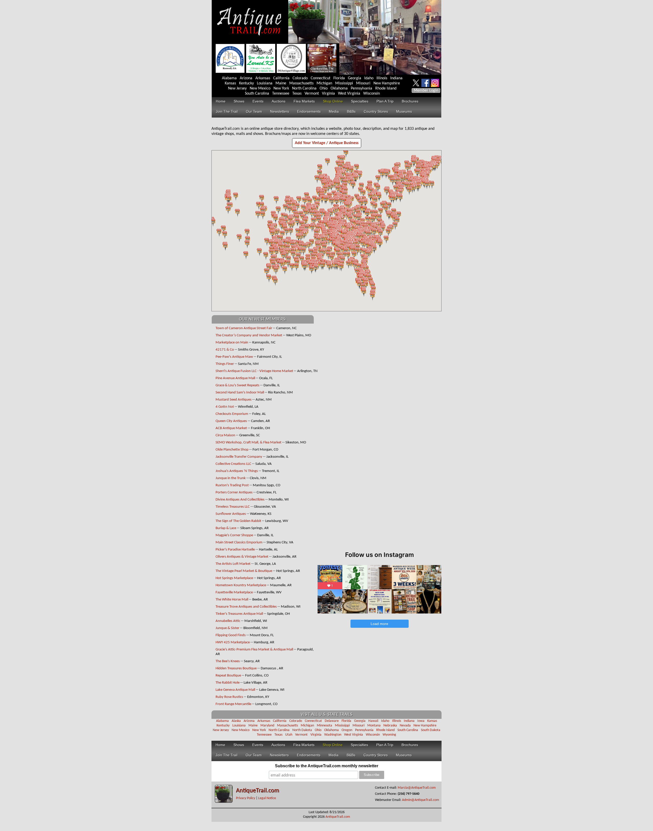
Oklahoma (339, 88)
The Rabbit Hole (228, 683)
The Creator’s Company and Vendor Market (249, 335)
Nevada (405, 725)
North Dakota (302, 730)
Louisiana (264, 83)
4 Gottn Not (225, 407)
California (281, 78)
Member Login (426, 90)
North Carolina (304, 88)
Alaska (236, 721)
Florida (339, 78)
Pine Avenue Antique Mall (235, 378)
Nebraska (390, 725)
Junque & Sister (227, 628)
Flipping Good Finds (231, 635)
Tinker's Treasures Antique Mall (239, 614)
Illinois (381, 78)
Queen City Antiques (231, 421)
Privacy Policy (245, 798)
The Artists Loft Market (233, 564)
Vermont (312, 94)
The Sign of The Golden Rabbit (238, 521)
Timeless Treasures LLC (233, 507)
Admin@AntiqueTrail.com (420, 800)
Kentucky (246, 83)
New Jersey (237, 88)
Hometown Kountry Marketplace (241, 585)
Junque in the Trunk (231, 478)
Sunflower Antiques (231, 514)
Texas (297, 94)
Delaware (332, 721)
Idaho (368, 78)
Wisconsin (371, 94)
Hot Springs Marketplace (234, 578)
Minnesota (324, 725)
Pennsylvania (361, 88)
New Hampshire (386, 83)
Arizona (246, 78)
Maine (280, 83)
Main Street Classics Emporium (239, 542)
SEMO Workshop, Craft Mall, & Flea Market (248, 442)
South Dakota (430, 730)
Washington (332, 735)
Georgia (354, 78)
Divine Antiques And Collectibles (240, 500)
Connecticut (320, 78)
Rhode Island (385, 88)
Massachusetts (301, 83)
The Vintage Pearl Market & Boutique (244, 571)
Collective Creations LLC (233, 464)
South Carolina (257, 94)
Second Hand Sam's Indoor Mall (240, 392)
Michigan (324, 83)
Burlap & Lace (226, 528)
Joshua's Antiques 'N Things (237, 471)
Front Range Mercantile (233, 704)
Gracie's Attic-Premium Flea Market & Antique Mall (254, 649)
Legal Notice (267, 798)
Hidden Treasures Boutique (236, 668)
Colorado (300, 78)
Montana (374, 725)
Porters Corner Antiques (234, 492)
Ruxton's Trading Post (232, 485)
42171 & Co (225, 350)
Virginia (328, 94)
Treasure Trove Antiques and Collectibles (246, 607)
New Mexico (260, 88)
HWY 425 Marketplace (233, 642)
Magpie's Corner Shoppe (234, 535)
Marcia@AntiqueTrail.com (417, 788)
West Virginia (349, 94)
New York (281, 88)
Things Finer (225, 364)
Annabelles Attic (228, 621)
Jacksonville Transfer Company (239, 457)
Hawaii (373, 721)
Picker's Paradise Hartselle (236, 550)
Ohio (324, 88)
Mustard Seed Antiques (234, 400)
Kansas (230, 83)
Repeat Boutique (228, 675)
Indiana (396, 78)
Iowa (420, 721)
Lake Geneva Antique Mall (235, 690)
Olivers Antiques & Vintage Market (242, 557)
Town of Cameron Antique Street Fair (244, 328)
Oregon (347, 730)
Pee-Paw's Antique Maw (234, 357)
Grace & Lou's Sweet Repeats (237, 385)
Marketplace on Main (232, 342)
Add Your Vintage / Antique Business (326, 143)
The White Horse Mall (232, 600)
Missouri (363, 83)
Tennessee (280, 94)
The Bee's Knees (228, 661)
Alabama (229, 78)
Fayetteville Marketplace (234, 592)
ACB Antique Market (231, 428)
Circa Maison (225, 435)
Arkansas (262, 78)
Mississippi (344, 83)
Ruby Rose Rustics (229, 697)
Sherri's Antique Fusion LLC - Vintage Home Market (255, 371)
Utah (288, 735)
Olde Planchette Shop (232, 450)
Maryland (267, 725)
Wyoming (389, 735)
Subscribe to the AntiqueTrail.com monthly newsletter (326, 766)
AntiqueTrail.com (257, 791)
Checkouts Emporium (232, 414)
